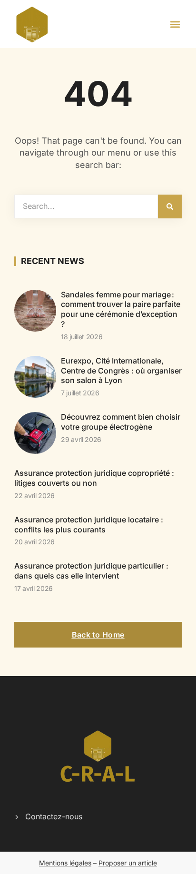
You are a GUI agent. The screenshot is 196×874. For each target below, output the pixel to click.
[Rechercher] (170, 206)
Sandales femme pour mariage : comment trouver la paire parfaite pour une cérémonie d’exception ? (120, 309)
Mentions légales (65, 863)
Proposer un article (127, 863)
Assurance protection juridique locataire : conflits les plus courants (88, 524)
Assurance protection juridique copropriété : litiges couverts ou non (94, 478)
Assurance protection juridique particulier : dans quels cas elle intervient (91, 570)
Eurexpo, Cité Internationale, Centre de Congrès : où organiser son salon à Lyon (121, 370)
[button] (175, 24)
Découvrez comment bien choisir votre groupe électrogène (120, 422)
